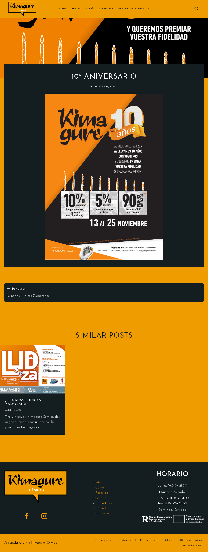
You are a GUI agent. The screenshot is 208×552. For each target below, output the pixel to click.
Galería (89, 9)
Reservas (76, 9)
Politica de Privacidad (156, 540)
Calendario (105, 9)
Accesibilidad (192, 545)
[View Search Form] (196, 9)
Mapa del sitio (105, 540)
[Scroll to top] (200, 547)
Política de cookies (189, 540)
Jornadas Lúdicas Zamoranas (28, 293)
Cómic (63, 9)
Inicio (99, 482)
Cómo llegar (124, 9)
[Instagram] (44, 516)
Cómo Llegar (105, 508)
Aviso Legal (127, 540)
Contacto (142, 9)
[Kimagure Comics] (22, 9)
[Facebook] (26, 516)
